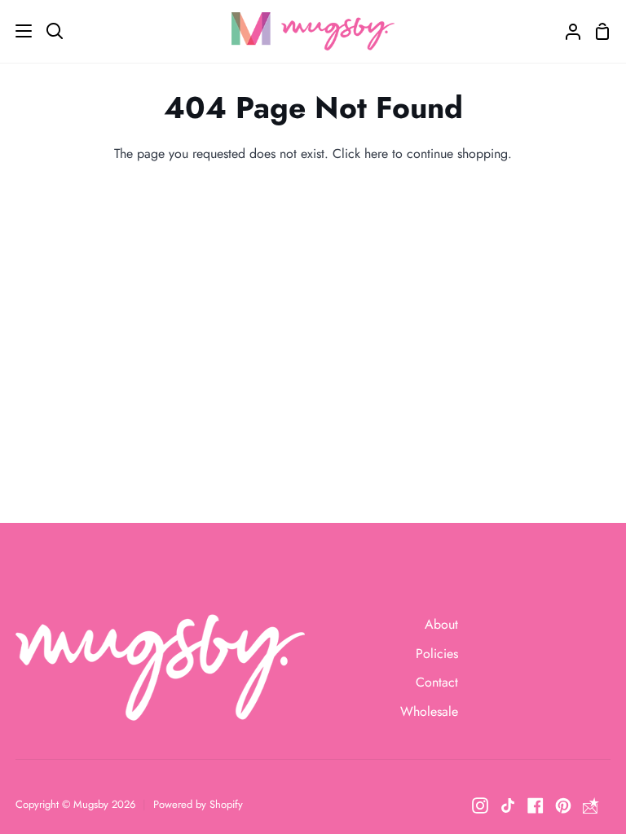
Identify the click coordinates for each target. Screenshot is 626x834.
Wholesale (429, 711)
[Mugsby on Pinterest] (563, 805)
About (441, 624)
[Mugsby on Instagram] (480, 805)
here (376, 153)
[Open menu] (16, 31)
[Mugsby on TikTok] (508, 805)
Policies (437, 653)
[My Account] (566, 31)
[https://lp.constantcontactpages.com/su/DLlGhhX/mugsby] (591, 805)
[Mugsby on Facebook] (535, 805)
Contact (437, 682)
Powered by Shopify (198, 804)
